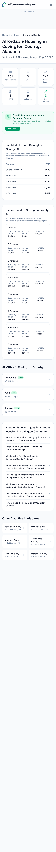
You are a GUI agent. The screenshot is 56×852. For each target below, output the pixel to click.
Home (5, 35)
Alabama (15, 35)
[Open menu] (51, 4)
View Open (11, 129)
